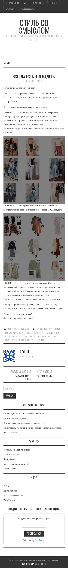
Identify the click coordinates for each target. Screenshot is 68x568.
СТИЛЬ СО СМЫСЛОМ (34, 26)
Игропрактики (39, 3)
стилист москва (43, 336)
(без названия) (10, 432)
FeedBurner (40, 540)
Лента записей (10, 490)
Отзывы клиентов (27, 9)
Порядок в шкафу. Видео (23, 377)
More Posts (27, 356)
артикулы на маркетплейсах (16, 449)
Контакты (10, 9)
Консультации (12, 3)
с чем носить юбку (19, 336)
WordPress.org (10, 500)
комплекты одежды (17, 332)
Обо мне (53, 3)
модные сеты (32, 332)
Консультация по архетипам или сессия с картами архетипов (32, 427)
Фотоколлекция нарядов (14, 418)
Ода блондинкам (44, 376)
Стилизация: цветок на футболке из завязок (24, 413)
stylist (40, 81)
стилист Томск (17, 339)
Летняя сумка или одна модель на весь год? (24, 423)
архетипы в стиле (11, 454)
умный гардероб (37, 339)
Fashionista (28, 563)
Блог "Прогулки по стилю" (18, 329)
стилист (31, 336)
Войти (6, 485)
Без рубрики (9, 459)
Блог (26, 3)
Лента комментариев (13, 495)
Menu (6, 63)
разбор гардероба (46, 332)
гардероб (39, 329)
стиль (27, 339)
